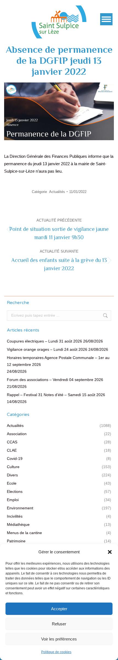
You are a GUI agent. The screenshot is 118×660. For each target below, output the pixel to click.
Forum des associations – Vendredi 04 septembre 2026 (55, 379)
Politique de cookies (56, 652)
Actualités (57, 192)
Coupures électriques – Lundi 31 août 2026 (44, 341)
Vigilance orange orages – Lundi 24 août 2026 (47, 349)
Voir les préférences (59, 639)
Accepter (59, 608)
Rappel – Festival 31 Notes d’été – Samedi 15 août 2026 (56, 395)
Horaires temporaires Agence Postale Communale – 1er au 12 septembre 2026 (58, 361)
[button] (110, 552)
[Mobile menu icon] (106, 19)
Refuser (59, 624)
